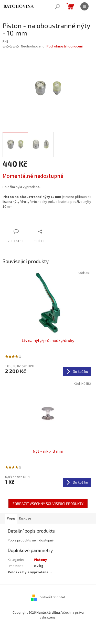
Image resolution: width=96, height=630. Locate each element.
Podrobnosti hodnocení (65, 46)
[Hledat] (57, 6)
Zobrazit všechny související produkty (48, 503)
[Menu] (84, 6)
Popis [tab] (11, 518)
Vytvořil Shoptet (52, 597)
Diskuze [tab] (25, 518)
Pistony (40, 559)
